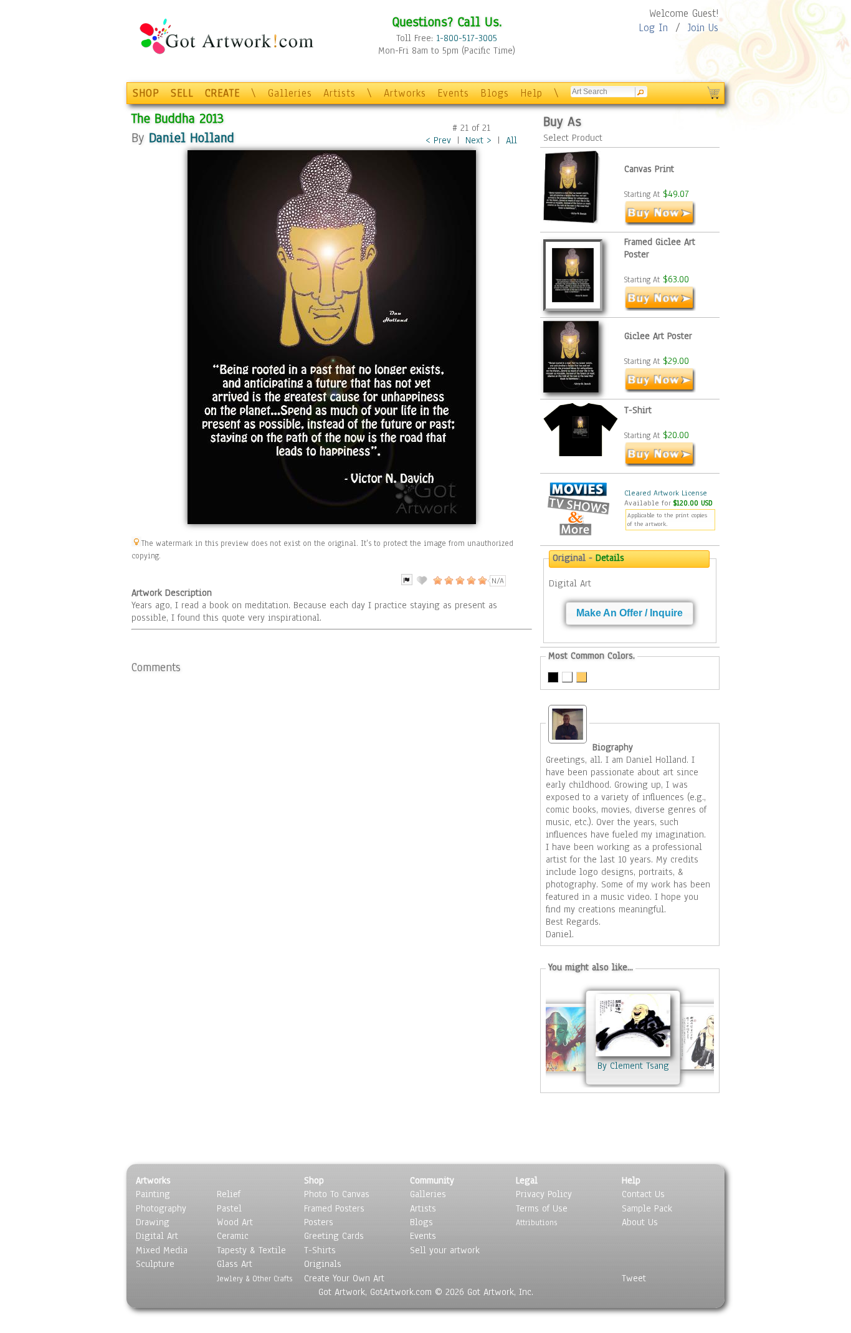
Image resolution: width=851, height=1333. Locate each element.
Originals (322, 1264)
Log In (653, 28)
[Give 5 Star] (481, 580)
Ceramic (233, 1236)
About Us (640, 1222)
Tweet (634, 1278)
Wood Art (235, 1222)
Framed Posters (334, 1208)
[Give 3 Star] (459, 580)
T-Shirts (320, 1250)
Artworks (405, 93)
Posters (318, 1222)
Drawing (152, 1222)
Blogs (494, 93)
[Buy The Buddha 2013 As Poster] (660, 389)
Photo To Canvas (336, 1194)
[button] (629, 613)
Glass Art (234, 1264)
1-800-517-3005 (466, 38)
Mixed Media (162, 1250)
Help (531, 93)
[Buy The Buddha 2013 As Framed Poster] (660, 308)
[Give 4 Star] (470, 580)
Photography (161, 1208)
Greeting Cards (334, 1236)
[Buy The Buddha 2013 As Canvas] (660, 222)
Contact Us (643, 1194)
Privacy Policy (544, 1194)
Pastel (229, 1208)
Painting (153, 1194)
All (511, 140)
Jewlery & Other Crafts (254, 1278)
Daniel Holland (191, 137)
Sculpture (155, 1264)
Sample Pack (647, 1208)
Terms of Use (542, 1208)
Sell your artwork (445, 1250)
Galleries (290, 93)
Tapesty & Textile (251, 1250)
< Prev (438, 140)
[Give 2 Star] (448, 580)
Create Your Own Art (344, 1278)
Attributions (536, 1222)
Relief (228, 1194)
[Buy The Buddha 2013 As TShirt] (660, 463)
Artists (339, 93)
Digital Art (157, 1236)
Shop (314, 1180)
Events (453, 93)
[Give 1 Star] (436, 580)
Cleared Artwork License (665, 493)
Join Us (703, 28)
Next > (478, 140)
